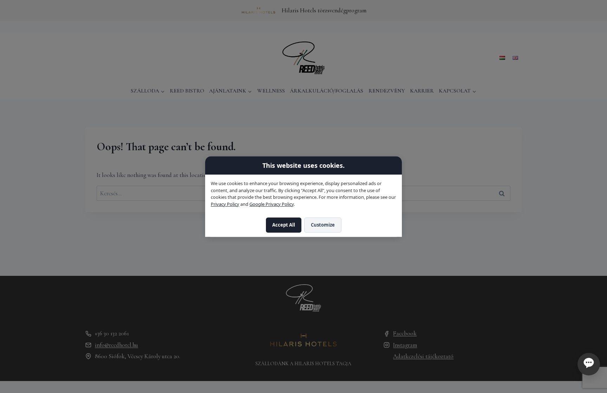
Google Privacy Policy (271, 204)
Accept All (283, 225)
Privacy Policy (225, 204)
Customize (323, 225)
